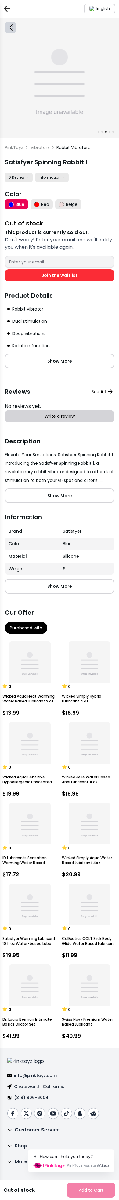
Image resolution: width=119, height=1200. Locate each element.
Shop (21, 1145)
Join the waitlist (59, 275)
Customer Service (37, 1129)
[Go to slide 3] (106, 132)
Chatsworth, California (39, 1086)
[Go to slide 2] (102, 132)
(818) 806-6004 (31, 1097)
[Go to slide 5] (113, 132)
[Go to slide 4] (109, 132)
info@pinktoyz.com (35, 1075)
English (103, 8)
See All (98, 392)
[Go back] (6, 8)
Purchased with (26, 628)
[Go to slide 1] (98, 132)
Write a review (60, 416)
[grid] (59, 550)
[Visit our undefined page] (12, 1113)
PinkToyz (14, 147)
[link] (73, 147)
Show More (59, 361)
